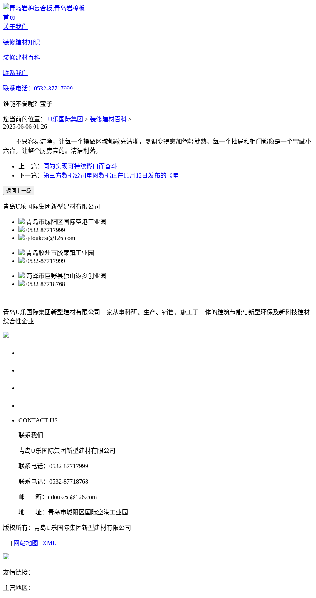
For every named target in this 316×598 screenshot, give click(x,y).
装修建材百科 (108, 119)
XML (49, 543)
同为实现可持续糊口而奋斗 (80, 166)
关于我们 (33, 352)
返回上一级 (18, 191)
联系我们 (33, 405)
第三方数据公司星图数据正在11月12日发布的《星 (111, 175)
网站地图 (25, 543)
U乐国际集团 (65, 119)
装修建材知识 (40, 370)
